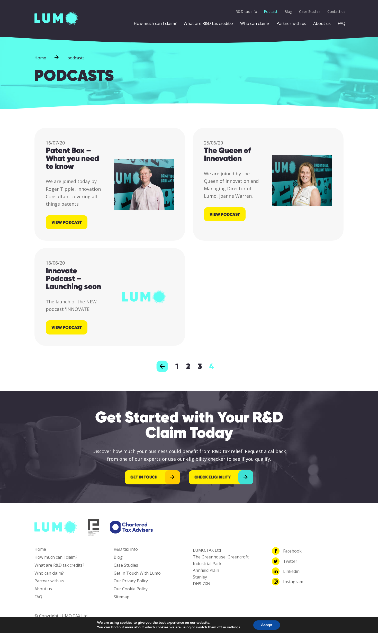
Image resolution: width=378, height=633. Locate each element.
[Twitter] (276, 561)
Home (40, 58)
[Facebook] (276, 551)
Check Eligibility (212, 477)
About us (322, 23)
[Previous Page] (162, 366)
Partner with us (291, 23)
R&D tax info (246, 11)
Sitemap (121, 597)
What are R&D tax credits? (208, 23)
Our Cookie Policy (131, 589)
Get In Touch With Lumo (137, 573)
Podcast (270, 11)
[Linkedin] (276, 571)
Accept (266, 624)
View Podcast (66, 222)
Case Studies (309, 11)
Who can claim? (254, 23)
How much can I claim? (155, 23)
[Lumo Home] (56, 18)
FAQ (341, 23)
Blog (288, 11)
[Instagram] (276, 581)
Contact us (336, 11)
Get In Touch (144, 477)
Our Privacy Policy (131, 581)
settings (233, 627)
